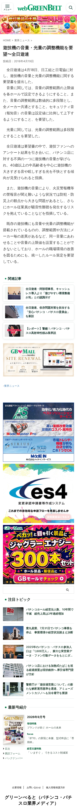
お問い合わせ (34, 787)
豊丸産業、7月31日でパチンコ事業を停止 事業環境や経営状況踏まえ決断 (49, 630)
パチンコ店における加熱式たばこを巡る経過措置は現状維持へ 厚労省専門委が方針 (50, 670)
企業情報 (17, 787)
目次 (7, 748)
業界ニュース (12, 385)
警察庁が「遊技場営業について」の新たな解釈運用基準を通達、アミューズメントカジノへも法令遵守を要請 (49, 689)
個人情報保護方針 (55, 787)
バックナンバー (14, 758)
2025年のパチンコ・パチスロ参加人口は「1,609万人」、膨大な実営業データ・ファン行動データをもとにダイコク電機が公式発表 (49, 651)
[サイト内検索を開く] (70, 7)
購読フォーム (12, 753)
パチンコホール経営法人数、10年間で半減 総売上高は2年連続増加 (49, 611)
